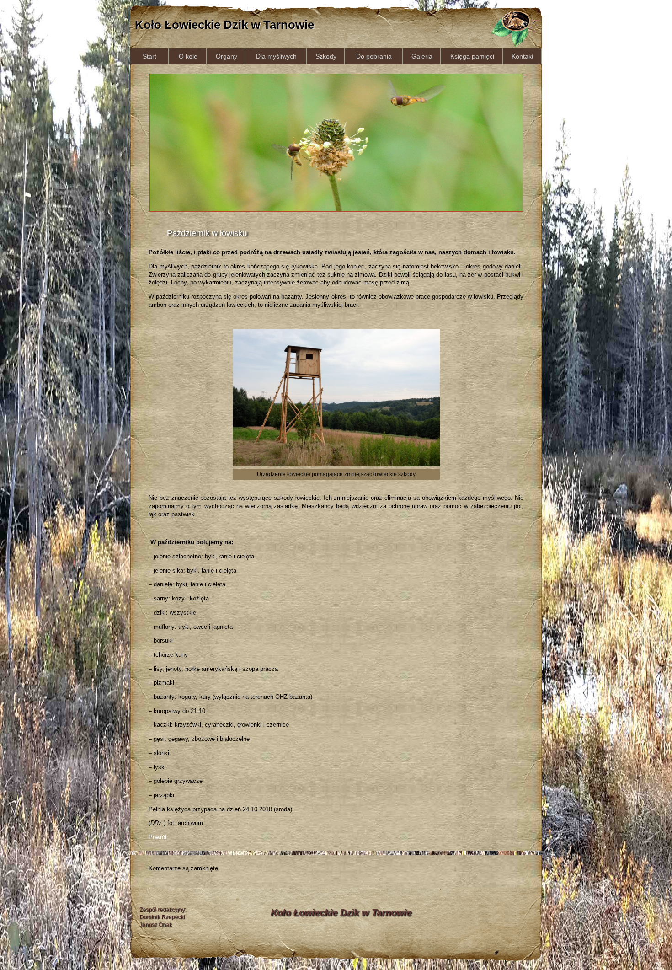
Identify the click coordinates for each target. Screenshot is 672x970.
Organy (226, 56)
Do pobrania (374, 56)
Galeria (421, 56)
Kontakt (522, 56)
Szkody (325, 56)
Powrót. (159, 837)
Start (149, 56)
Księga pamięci (472, 56)
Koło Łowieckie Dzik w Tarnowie (224, 24)
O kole (188, 56)
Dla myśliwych (276, 56)
